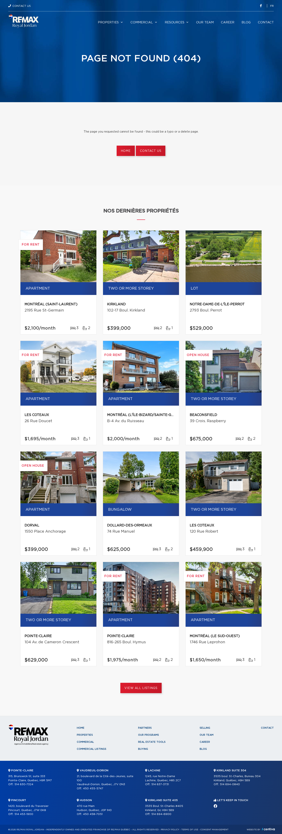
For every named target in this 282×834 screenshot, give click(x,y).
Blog (246, 22)
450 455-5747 (93, 788)
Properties (108, 22)
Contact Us (21, 6)
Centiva (268, 829)
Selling (205, 728)
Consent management (214, 830)
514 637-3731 (160, 784)
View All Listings (140, 688)
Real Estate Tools (152, 742)
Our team (205, 22)
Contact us (150, 151)
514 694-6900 (161, 814)
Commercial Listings (91, 749)
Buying (143, 749)
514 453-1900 (23, 814)
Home (126, 151)
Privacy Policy (170, 830)
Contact (266, 22)
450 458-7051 (93, 814)
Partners (145, 728)
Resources (174, 22)
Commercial (141, 22)
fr (272, 6)
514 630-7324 (23, 784)
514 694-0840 (230, 784)
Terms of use (189, 830)
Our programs (148, 735)
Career (227, 22)
